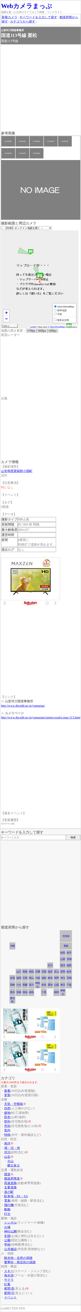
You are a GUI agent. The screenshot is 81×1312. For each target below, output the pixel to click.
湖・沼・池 (12, 1148)
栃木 (69, 971)
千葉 (69, 984)
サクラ (9, 1279)
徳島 (31, 992)
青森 (66, 945)
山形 (62, 959)
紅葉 (7, 1284)
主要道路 (10, 1187)
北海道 (65, 936)
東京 (62, 984)
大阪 (37, 977)
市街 (7, 1126)
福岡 (18, 977)
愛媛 (25, 984)
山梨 (56, 984)
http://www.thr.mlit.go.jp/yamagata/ (23, 705)
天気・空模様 (13, 1104)
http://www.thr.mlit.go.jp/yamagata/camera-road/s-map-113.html (40, 717)
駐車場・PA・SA (16, 1196)
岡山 (31, 977)
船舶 (7, 1209)
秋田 (62, 952)
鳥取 (31, 971)
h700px (31, 330)
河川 (7, 1152)
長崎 (12, 984)
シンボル (10, 1222)
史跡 (7, 1236)
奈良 (43, 984)
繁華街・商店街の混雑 (20, 1262)
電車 (7, 1200)
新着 (7, 1090)
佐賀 (12, 977)
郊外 (7, 1121)
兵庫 (37, 971)
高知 (25, 992)
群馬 (62, 971)
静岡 (56, 992)
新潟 (62, 965)
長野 (56, 977)
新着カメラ (9, 17)
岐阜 (50, 977)
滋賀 (43, 977)
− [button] (6, 318)
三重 (43, 992)
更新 (7, 1095)
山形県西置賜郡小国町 (16, 471)
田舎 (7, 1117)
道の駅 (9, 1192)
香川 (31, 984)
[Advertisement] (40, 88)
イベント (10, 1297)
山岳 (7, 1156)
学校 (7, 1244)
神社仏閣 (10, 1231)
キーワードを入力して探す (38, 17)
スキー (9, 1271)
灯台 (7, 1214)
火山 (10, 1161)
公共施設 (10, 1249)
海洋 (7, 1143)
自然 (7, 1108)
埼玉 (62, 977)
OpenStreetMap (57, 326)
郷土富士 (13, 1165)
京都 (43, 971)
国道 (7, 1174)
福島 (69, 965)
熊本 (12, 992)
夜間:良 (9, 1288)
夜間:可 (9, 1293)
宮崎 (18, 992)
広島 (25, 977)
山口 (18, 971)
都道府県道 (12, 1178)
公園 (7, 1240)
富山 (56, 971)
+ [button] (6, 312)
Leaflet (33, 326)
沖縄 (12, 945)
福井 (50, 971)
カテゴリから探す (22, 21)
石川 (50, 965)
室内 (7, 1130)
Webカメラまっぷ (26, 5)
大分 (18, 984)
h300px (53, 330)
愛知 (50, 984)
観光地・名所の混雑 (18, 1258)
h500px (42, 330)
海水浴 (9, 1275)
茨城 (69, 977)
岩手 (69, 952)
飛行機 (9, 1205)
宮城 (69, 959)
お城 (7, 1227)
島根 (25, 971)
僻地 (7, 1112)
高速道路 (10, 1183)
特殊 (7, 1134)
